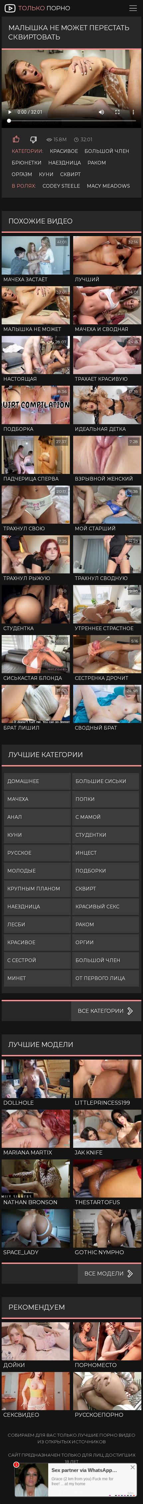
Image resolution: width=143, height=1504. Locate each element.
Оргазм (22, 174)
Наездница (64, 163)
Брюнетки (27, 163)
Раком (96, 163)
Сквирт (70, 174)
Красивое (64, 151)
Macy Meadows (108, 186)
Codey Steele (61, 186)
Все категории (101, 1011)
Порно (44, 8)
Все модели (104, 1274)
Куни (46, 174)
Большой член (106, 151)
